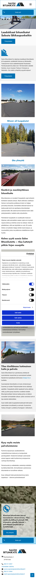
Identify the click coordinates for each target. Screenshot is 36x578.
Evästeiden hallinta (8, 566)
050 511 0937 (8, 564)
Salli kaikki (18, 312)
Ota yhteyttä (18, 160)
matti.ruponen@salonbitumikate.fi (14, 574)
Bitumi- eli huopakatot (18, 120)
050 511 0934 (8, 571)
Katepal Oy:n (27, 378)
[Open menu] (30, 4)
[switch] (31, 289)
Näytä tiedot (27, 307)
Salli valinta (18, 317)
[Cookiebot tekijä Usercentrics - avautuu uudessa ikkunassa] (26, 254)
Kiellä (18, 323)
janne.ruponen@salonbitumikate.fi (14, 569)
